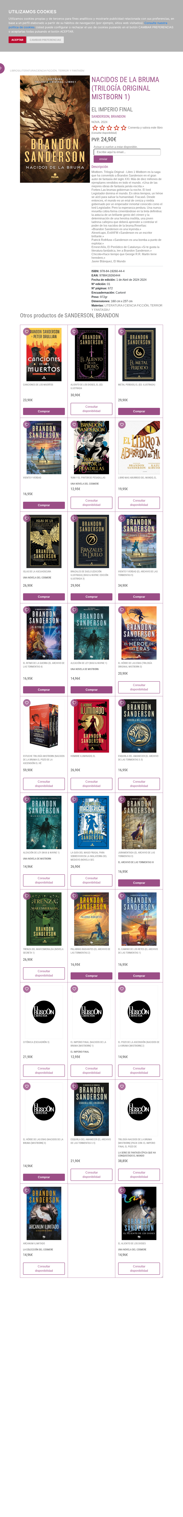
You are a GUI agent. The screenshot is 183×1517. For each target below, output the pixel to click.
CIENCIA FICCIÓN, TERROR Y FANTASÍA (60, 70)
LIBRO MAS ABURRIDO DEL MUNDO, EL (137, 477)
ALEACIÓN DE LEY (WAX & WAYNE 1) (89, 663)
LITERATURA (27, 70)
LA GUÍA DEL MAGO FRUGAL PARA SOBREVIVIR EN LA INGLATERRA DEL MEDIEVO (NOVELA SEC (89, 856)
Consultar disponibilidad (91, 409)
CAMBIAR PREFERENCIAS (45, 39)
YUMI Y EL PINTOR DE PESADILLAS (88, 477)
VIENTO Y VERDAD (32, 477)
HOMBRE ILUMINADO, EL (83, 756)
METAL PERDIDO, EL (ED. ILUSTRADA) (136, 384)
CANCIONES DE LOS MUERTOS (38, 384)
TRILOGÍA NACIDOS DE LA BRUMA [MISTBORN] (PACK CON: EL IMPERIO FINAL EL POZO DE (136, 1143)
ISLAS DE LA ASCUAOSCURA (37, 571)
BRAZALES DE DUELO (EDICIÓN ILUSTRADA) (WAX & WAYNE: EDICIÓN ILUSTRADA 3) (89, 575)
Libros (14, 70)
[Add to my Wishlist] (27, 331)
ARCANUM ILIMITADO (34, 1243)
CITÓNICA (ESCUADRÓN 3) (36, 1042)
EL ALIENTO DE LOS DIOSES (132, 1243)
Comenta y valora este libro (145, 127)
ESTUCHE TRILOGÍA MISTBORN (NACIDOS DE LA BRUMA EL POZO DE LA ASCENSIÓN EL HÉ (44, 760)
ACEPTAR (17, 39)
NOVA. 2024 (99, 122)
